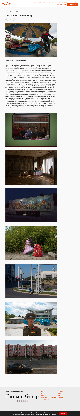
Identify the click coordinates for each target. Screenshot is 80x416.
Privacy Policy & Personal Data (48, 397)
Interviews (60, 2)
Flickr (59, 395)
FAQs (64, 4)
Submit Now (73, 4)
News (72, 2)
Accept (63, 413)
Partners (59, 4)
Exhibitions (66, 2)
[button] (6, 19)
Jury (56, 2)
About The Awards (36, 2)
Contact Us (43, 395)
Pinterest (60, 397)
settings (54, 414)
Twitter (59, 393)
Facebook (60, 391)
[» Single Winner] (6, 3)
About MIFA (43, 391)
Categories (45, 2)
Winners (51, 2)
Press (76, 2)
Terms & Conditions (45, 400)
